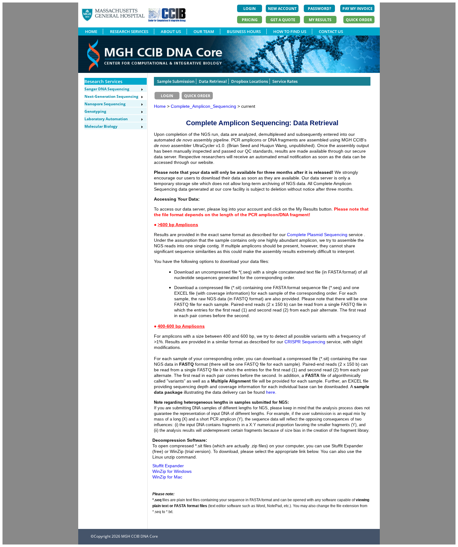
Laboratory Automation (106, 118)
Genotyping (95, 111)
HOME (91, 31)
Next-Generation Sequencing (111, 96)
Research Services (103, 81)
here (270, 392)
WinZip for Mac (167, 476)
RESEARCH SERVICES (129, 31)
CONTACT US (331, 31)
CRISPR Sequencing (305, 341)
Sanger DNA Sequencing (106, 89)
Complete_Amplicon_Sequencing (204, 106)
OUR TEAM (203, 31)
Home (160, 106)
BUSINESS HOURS (244, 31)
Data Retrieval (213, 81)
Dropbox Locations (249, 81)
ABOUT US (171, 31)
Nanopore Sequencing (105, 104)
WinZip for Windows (172, 471)
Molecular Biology (100, 126)
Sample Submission (175, 81)
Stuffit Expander (168, 465)
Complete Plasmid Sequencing (317, 234)
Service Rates (285, 81)
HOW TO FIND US (289, 31)
